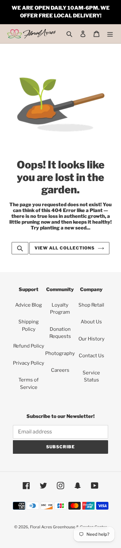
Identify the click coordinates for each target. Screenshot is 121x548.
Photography (60, 353)
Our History (91, 339)
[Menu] (110, 34)
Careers (60, 370)
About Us (91, 322)
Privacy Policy (28, 363)
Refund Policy (28, 346)
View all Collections (65, 247)
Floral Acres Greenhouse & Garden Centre (68, 526)
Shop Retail (91, 305)
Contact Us (91, 356)
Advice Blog (28, 305)
